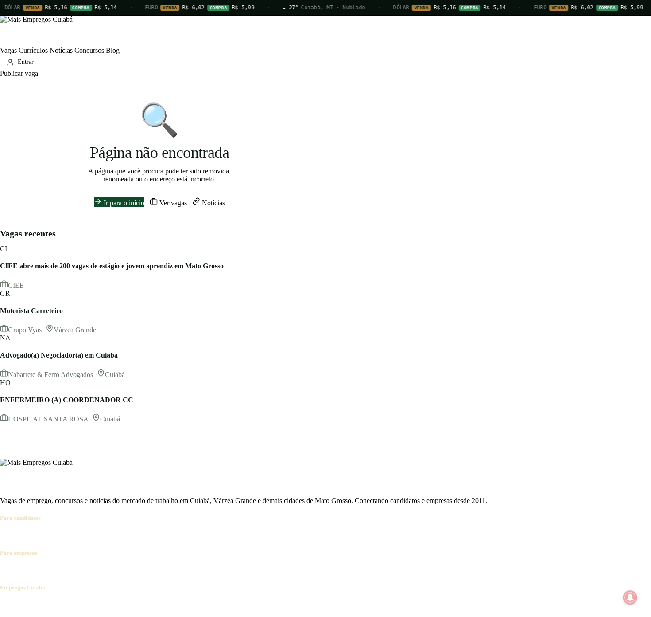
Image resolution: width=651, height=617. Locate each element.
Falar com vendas (170, 570)
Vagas (8, 50)
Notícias (61, 50)
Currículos (33, 50)
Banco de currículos (71, 570)
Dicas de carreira (212, 535)
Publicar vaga (19, 73)
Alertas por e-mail (162, 535)
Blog (113, 50)
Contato (54, 605)
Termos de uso (87, 605)
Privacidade (125, 605)
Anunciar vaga (20, 570)
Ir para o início (123, 203)
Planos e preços (122, 570)
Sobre (8, 605)
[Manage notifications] (630, 597)
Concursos (89, 50)
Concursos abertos (110, 535)
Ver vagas (172, 203)
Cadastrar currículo (55, 535)
